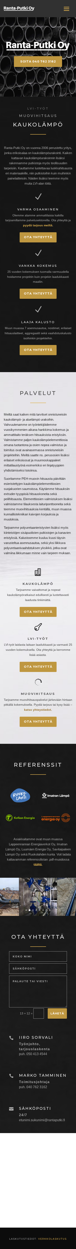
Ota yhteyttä (38, 237)
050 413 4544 (36, 1054)
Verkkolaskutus (52, 1238)
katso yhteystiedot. (38, 709)
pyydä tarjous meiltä (37, 225)
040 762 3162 (36, 1087)
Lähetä (57, 1013)
